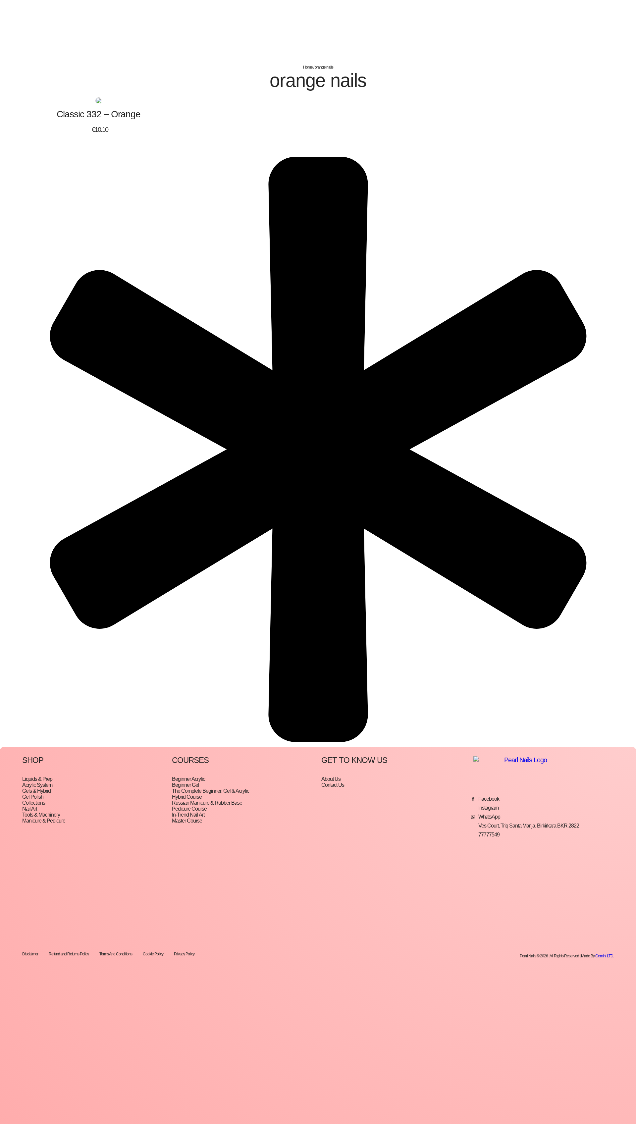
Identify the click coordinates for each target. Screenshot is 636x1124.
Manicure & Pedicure (43, 821)
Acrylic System (37, 785)
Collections (33, 803)
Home (308, 67)
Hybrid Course (187, 797)
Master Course (187, 821)
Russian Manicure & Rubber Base (207, 803)
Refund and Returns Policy (69, 954)
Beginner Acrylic (188, 779)
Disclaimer (30, 954)
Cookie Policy (153, 954)
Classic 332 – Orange (98, 114)
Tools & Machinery (41, 815)
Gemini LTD (604, 956)
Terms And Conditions (115, 954)
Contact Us (332, 785)
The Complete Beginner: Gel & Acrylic (210, 791)
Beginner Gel (185, 785)
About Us (331, 779)
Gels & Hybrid (36, 791)
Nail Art (29, 809)
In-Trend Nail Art (188, 815)
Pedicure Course (189, 809)
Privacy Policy (184, 954)
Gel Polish (32, 797)
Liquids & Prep (37, 779)
